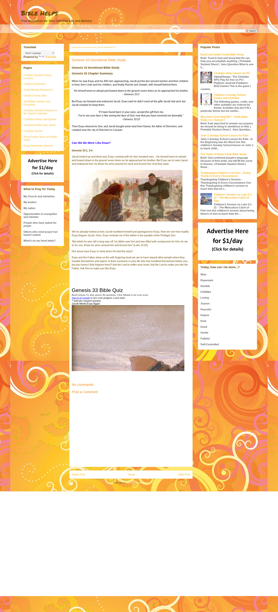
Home (131, 474)
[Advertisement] (117, 518)
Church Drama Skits (34, 95)
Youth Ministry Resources (38, 89)
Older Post (184, 474)
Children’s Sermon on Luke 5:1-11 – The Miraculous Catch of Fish (233, 197)
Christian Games (33, 131)
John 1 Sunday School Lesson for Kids (224, 135)
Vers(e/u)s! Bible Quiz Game (39, 125)
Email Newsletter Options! (38, 145)
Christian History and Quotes (39, 119)
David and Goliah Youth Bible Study (222, 54)
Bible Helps (39, 13)
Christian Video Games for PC (232, 73)
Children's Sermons (34, 84)
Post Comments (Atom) (137, 483)
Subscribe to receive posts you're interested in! (94, 47)
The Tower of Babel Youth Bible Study (223, 154)
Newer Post (78, 474)
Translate (50, 57)
